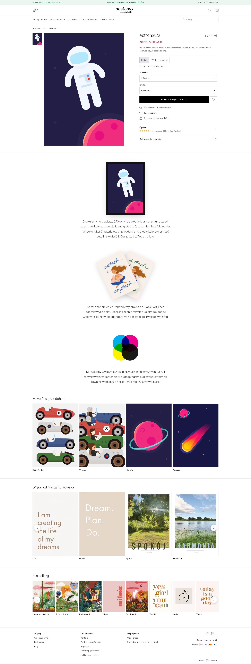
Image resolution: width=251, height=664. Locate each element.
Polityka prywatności (90, 650)
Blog (36, 646)
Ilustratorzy (39, 642)
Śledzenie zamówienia (91, 642)
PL (38, 10)
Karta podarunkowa (208, 2)
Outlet (112, 19)
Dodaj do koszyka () (174, 99)
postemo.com (39, 28)
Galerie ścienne (41, 638)
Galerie (103, 19)
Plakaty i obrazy (40, 19)
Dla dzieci (72, 19)
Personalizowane (57, 19)
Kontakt (84, 638)
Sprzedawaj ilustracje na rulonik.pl (142, 642)
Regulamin (85, 646)
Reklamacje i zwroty (90, 655)
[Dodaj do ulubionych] (213, 99)
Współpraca (132, 638)
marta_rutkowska (151, 41)
